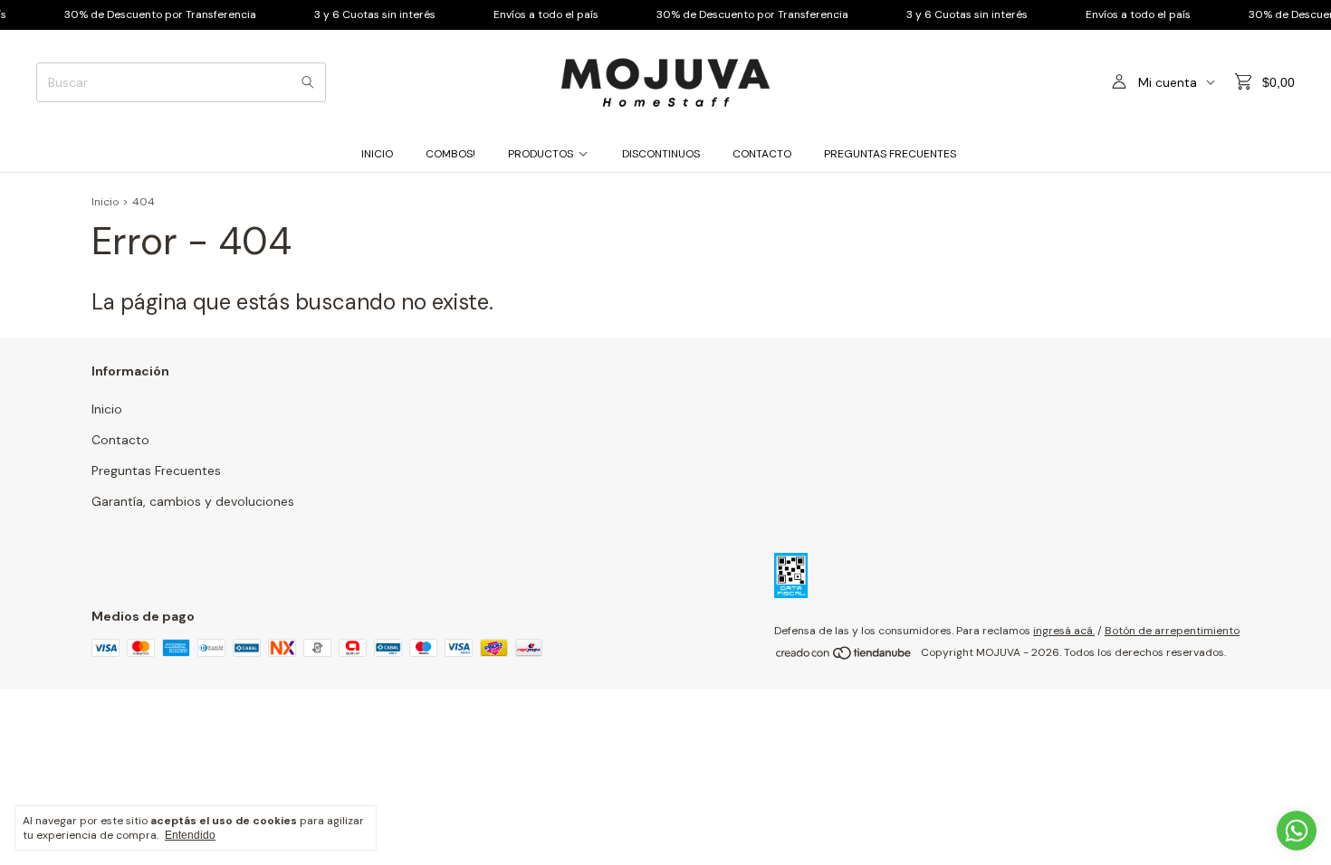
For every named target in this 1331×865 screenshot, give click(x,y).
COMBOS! (450, 154)
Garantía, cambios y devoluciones (192, 501)
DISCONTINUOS (661, 154)
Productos (540, 154)
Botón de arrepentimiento (1172, 630)
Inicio (377, 154)
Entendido (190, 835)
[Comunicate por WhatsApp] (1297, 831)
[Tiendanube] (844, 657)
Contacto (762, 154)
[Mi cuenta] (1119, 82)
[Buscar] (308, 82)
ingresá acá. (1064, 630)
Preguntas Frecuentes (890, 154)
